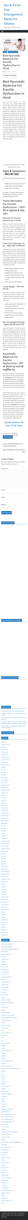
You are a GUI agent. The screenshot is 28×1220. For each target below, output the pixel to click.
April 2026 (3, 742)
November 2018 (5, 874)
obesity (3, 1099)
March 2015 (4, 930)
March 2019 (4, 864)
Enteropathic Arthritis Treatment (9, 1017)
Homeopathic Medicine (7, 1061)
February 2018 (4, 897)
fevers (2, 1030)
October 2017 (4, 907)
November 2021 (5, 815)
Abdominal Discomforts (7, 944)
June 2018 (3, 886)
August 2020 (4, 851)
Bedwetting (4, 964)
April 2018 (3, 892)
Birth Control (4, 967)
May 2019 (3, 859)
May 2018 (3, 889)
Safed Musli (4, 1144)
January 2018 (4, 899)
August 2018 (4, 881)
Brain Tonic (4, 974)
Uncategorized (5, 1188)
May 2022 (3, 800)
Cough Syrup (4, 995)
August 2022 (4, 792)
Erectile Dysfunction (13, 52)
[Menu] (2, 31)
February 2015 (4, 932)
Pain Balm (3, 1104)
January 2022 (4, 810)
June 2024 (3, 747)
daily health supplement (7, 1002)
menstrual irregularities (7, 1094)
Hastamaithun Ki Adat (6, 1050)
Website (3, 505)
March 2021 (4, 836)
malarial (3, 1089)
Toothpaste (4, 1185)
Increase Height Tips (6, 1066)
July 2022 (3, 795)
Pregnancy (4, 1129)
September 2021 (5, 820)
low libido (3, 1083)
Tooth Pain (4, 1183)
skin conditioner (5, 1162)
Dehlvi (4, 52)
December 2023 (5, 757)
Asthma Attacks (5, 959)
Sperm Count (4, 1167)
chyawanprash (4, 987)
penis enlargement (6, 1111)
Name (3, 490)
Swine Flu (3, 1172)
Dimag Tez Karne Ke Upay (8, 1015)
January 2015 (4, 935)
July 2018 (3, 884)
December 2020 (5, 841)
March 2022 (4, 805)
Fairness (3, 1022)
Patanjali (3, 1106)
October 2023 (4, 762)
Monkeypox (4, 1096)
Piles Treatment (5, 1127)
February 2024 (4, 752)
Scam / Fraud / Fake (6, 1147)
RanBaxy (3, 1139)
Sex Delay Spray (5, 1149)
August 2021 (4, 823)
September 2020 (5, 848)
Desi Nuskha (4, 1007)
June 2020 (3, 856)
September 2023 (5, 765)
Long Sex (3, 1081)
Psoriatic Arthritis (5, 1137)
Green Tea (4, 1035)
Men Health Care (5, 1091)
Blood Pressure (5, 969)
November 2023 (5, 759)
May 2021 (3, 831)
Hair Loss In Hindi (5, 1043)
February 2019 (4, 866)
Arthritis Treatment (6, 954)
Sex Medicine (4, 1152)
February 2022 (4, 808)
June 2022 (3, 798)
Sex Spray (3, 1155)
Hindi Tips (3, 1056)
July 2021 (3, 825)
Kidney (3, 1078)
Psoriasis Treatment (6, 1134)
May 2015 (3, 925)
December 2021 (5, 813)
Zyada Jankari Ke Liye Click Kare (14, 424)
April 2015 (3, 927)
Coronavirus (4, 989)
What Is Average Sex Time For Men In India (14, 451)
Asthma (3, 956)
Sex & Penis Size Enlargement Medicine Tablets (13, 14)
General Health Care (6, 1033)
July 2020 (3, 853)
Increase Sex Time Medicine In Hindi (10, 1068)
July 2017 (3, 912)
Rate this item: (7, 434)
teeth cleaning (4, 1175)
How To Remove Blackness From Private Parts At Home (12, 445)
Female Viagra (4, 1028)
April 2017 (3, 917)
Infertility (3, 1071)
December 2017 (5, 902)
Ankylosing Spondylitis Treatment (9, 949)
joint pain (3, 1076)
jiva (2, 1073)
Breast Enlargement (6, 977)
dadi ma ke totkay (5, 1000)
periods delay (4, 1124)
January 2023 (4, 782)
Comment (4, 469)
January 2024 (4, 754)
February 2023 (4, 780)
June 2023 (3, 770)
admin (14, 71)
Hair (2, 1040)
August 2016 (4, 919)
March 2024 (4, 749)
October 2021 (4, 818)
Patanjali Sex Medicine (7, 1109)
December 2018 (5, 871)
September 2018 (5, 879)
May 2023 (3, 772)
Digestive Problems (6, 1012)
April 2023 (3, 775)
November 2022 (5, 785)
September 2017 (5, 909)
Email (3, 497)
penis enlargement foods (7, 1116)
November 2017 (5, 904)
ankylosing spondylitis (6, 946)
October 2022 (4, 787)
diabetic (3, 1010)
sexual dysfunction (6, 1157)
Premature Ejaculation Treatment (9, 1132)
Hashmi (3, 1048)
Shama (3, 1160)
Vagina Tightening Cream (7, 1190)
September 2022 (5, 790)
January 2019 (4, 869)
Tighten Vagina (5, 1180)
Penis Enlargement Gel (7, 1119)
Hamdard (3, 1045)
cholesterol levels (5, 982)
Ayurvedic (3, 962)
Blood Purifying (5, 972)
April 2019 (3, 861)
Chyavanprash (4, 984)
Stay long (3, 1170)
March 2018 (4, 894)
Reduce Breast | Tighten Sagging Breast (11, 1142)
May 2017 (3, 914)
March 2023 (4, 777)
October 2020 (4, 846)
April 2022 (3, 803)
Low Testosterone (6, 1086)
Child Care (3, 979)
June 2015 (3, 922)
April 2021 (3, 833)
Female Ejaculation (6, 1025)
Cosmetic (3, 992)
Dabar (2, 997)
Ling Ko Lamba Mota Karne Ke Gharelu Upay (12, 711)
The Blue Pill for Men (6, 1177)
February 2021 (4, 838)
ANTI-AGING (4, 951)
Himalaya (3, 1053)
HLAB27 (3, 1058)
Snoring (3, 1165)
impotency (4, 1063)
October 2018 (4, 876)
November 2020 (5, 843)
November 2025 (5, 744)
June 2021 (3, 828)
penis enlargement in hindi (7, 1122)
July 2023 (3, 767)
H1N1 (2, 1038)
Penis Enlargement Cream (7, 1114)
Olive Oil (3, 1101)
